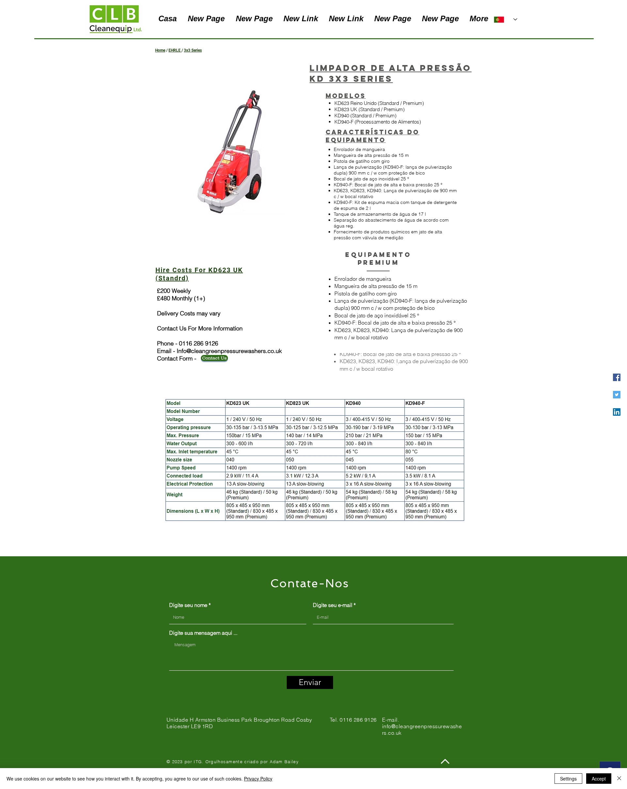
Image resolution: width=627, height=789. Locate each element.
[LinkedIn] (616, 412)
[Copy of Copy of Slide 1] (397, 363)
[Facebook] (616, 377)
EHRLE (175, 50)
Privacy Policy (258, 778)
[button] (234, 152)
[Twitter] (616, 394)
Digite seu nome (188, 605)
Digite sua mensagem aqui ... (203, 632)
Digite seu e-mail (332, 605)
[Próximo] (457, 323)
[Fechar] (619, 778)
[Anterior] (329, 323)
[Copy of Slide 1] (390, 364)
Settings (568, 778)
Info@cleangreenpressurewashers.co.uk (229, 351)
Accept (599, 778)
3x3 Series (193, 50)
